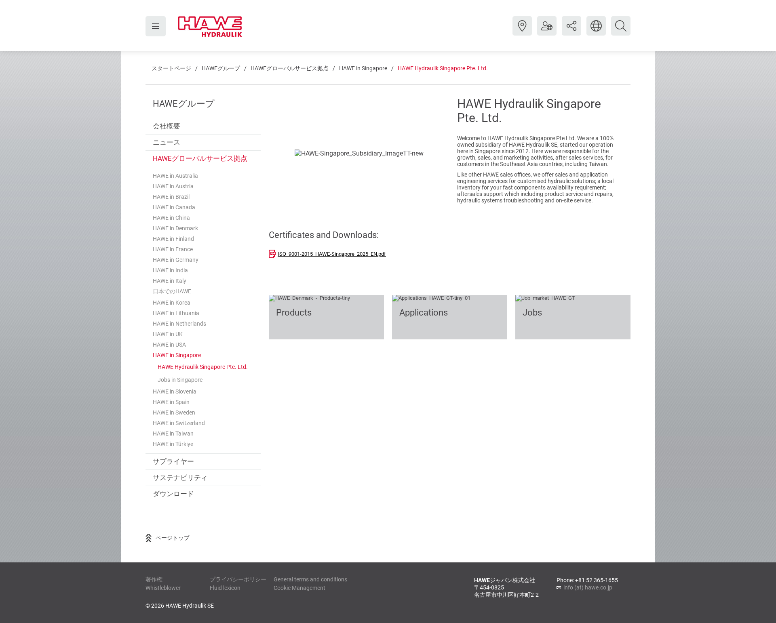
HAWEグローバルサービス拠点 (290, 68)
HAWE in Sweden (174, 412)
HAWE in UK (168, 334)
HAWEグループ (221, 68)
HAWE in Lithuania (176, 313)
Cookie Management (299, 588)
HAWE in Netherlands (179, 323)
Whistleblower (163, 588)
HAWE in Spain (171, 402)
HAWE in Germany (175, 260)
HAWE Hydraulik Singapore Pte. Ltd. (443, 68)
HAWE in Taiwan (173, 433)
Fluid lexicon (225, 588)
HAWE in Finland (173, 239)
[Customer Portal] (547, 32)
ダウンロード (173, 494)
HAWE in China (171, 218)
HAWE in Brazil (171, 197)
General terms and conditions (310, 579)
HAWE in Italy (169, 281)
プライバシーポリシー (238, 579)
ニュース (166, 142)
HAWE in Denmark (175, 228)
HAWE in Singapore (363, 68)
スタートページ (171, 68)
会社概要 (166, 126)
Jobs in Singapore (180, 380)
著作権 (154, 579)
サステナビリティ (180, 478)
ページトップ (173, 538)
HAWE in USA (169, 344)
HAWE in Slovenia (174, 391)
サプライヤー (173, 461)
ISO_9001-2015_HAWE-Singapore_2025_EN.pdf (332, 254)
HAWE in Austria (173, 186)
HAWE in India (170, 270)
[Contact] (522, 32)
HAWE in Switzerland (179, 423)
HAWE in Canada (174, 207)
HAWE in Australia (175, 176)
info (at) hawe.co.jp (587, 587)
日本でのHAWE (172, 291)
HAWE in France (173, 249)
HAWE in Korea (171, 302)
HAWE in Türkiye (173, 444)
